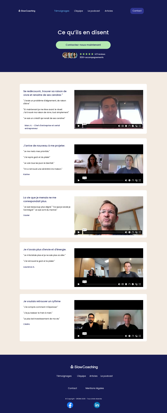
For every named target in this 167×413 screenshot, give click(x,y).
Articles (109, 11)
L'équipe (78, 11)
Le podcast (94, 11)
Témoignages (61, 11)
